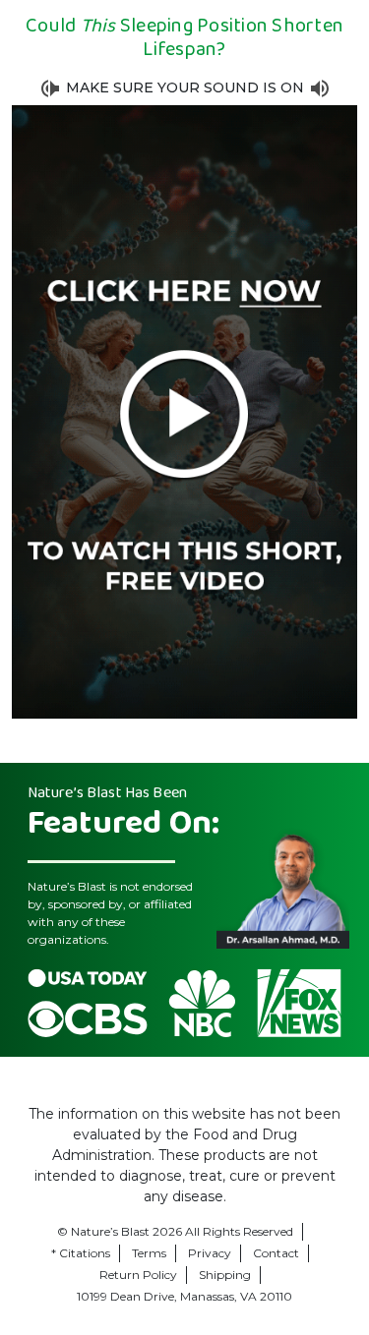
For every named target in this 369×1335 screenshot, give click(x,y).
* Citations (80, 1253)
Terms (149, 1253)
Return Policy (138, 1274)
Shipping (225, 1274)
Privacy (209, 1253)
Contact (276, 1253)
